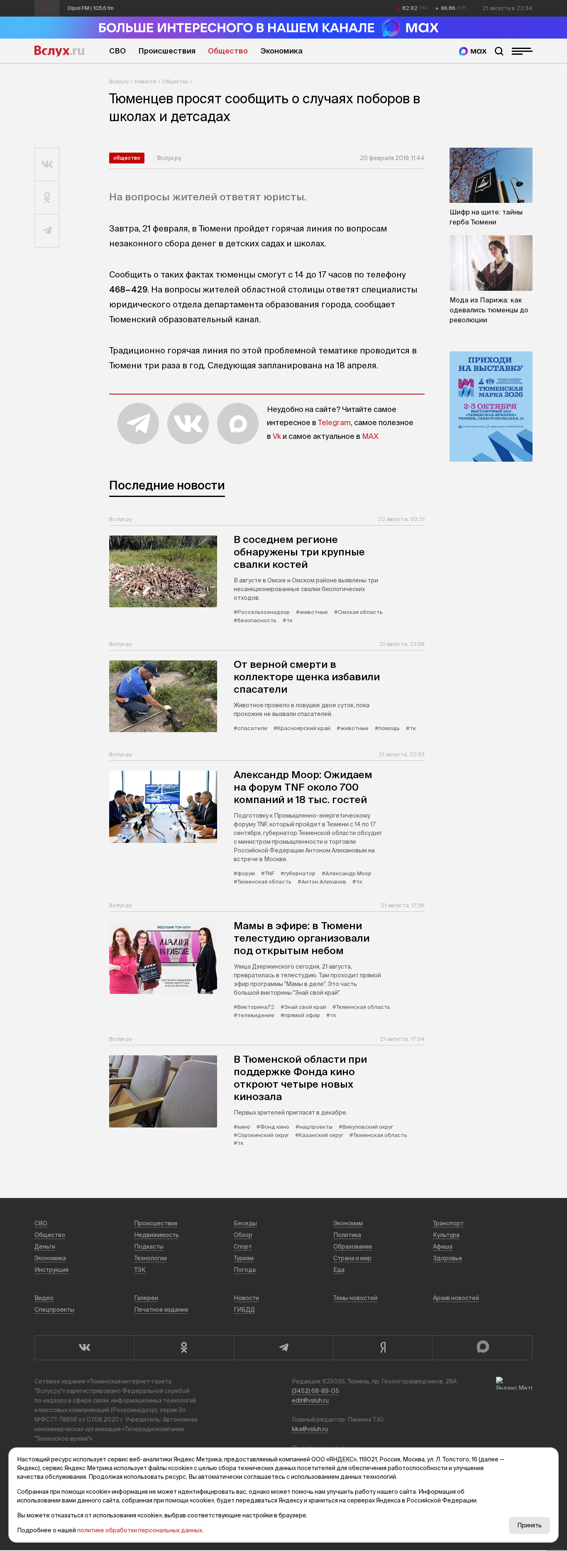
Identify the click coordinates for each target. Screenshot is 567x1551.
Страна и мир (352, 1258)
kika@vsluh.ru (310, 1429)
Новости (145, 81)
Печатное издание (161, 1309)
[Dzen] (383, 1347)
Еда (339, 1269)
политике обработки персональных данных (139, 1530)
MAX (370, 436)
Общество (228, 50)
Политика (347, 1235)
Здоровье (447, 1258)
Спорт (243, 1246)
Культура (446, 1235)
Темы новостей (355, 1298)
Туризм (244, 1258)
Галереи (146, 1298)
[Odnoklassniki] (184, 1347)
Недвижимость (156, 1235)
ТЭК (140, 1269)
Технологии (150, 1258)
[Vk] (84, 1347)
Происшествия (167, 50)
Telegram (334, 422)
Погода (245, 1269)
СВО (117, 50)
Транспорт (448, 1223)
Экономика (281, 50)
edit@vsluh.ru (310, 1400)
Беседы (245, 1223)
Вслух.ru (59, 51)
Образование (352, 1246)
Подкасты (149, 1246)
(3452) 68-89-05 (315, 1391)
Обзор (243, 1235)
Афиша (442, 1246)
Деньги (44, 1246)
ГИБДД (244, 1309)
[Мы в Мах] (472, 51)
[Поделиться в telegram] (47, 231)
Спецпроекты (54, 1309)
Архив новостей (456, 1298)
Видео (44, 1298)
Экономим (348, 1223)
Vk (277, 436)
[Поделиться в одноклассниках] (47, 197)
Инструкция (51, 1269)
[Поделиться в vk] (47, 164)
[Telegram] (283, 1347)
